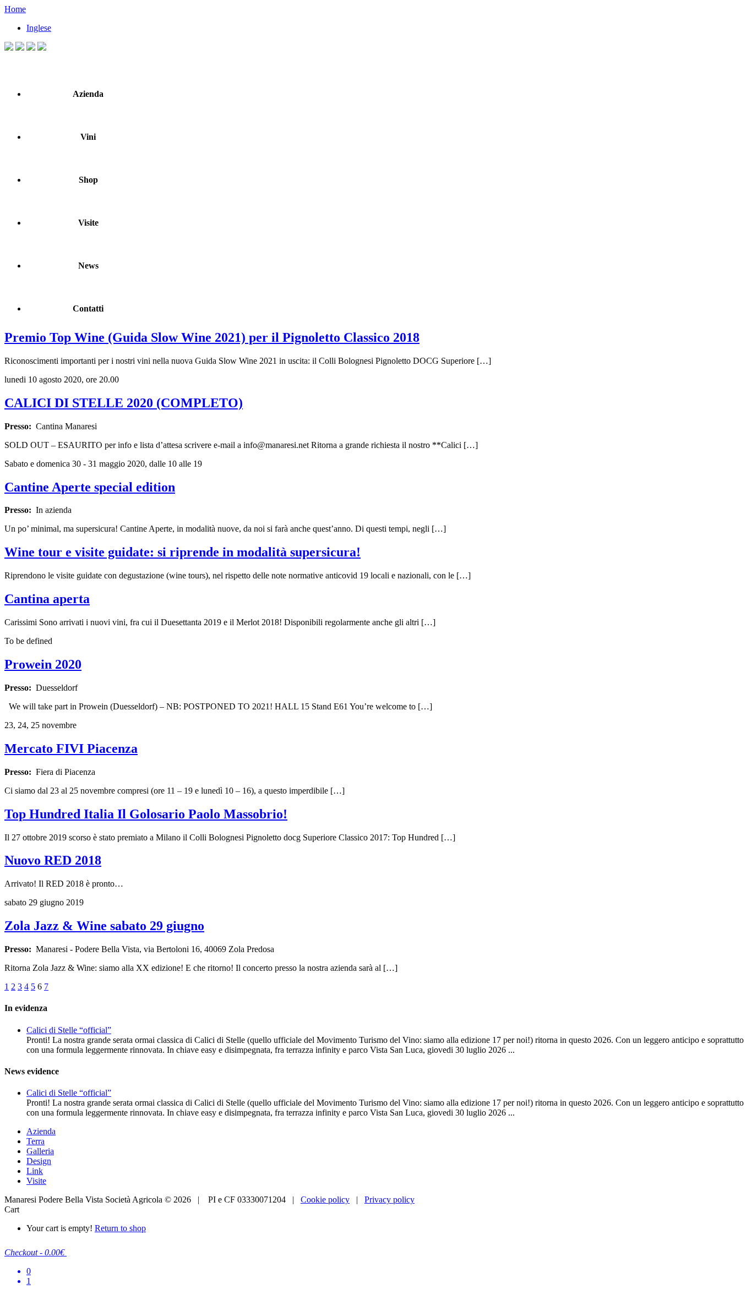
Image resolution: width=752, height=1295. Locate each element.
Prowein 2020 (42, 664)
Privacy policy (389, 1199)
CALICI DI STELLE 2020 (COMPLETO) (123, 403)
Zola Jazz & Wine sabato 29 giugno (104, 926)
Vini (88, 136)
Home (15, 9)
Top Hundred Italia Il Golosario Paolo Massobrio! (145, 814)
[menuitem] (38, 27)
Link (34, 1171)
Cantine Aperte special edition (89, 487)
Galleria (40, 1151)
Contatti (88, 308)
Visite (88, 222)
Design (38, 1161)
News (88, 265)
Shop (88, 179)
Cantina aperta (47, 599)
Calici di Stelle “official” (68, 1030)
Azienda (88, 94)
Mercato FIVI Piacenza (71, 748)
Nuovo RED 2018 (52, 860)
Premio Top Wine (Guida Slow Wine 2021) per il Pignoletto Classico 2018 (211, 337)
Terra (35, 1141)
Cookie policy (325, 1199)
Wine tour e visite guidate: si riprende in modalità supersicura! (182, 552)
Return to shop (120, 1228)
